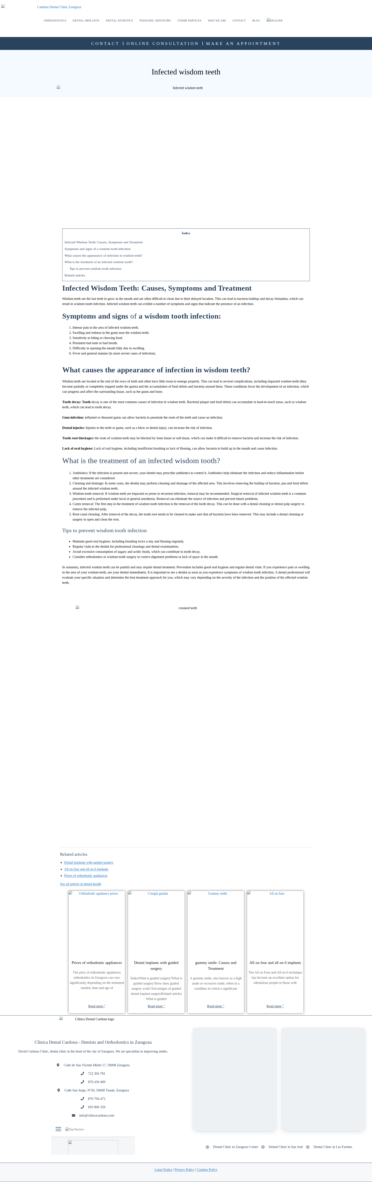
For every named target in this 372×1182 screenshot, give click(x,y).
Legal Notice (163, 1169)
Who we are (217, 20)
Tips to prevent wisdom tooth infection (95, 268)
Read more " (96, 1006)
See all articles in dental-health (80, 884)
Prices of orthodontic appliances (85, 875)
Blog (256, 20)
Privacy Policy (184, 1169)
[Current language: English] (275, 20)
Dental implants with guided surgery (88, 862)
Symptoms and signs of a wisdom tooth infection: (98, 249)
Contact (239, 20)
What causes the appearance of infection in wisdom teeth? (104, 255)
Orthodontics (55, 20)
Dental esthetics (119, 20)
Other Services (190, 20)
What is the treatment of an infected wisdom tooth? (99, 262)
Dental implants (86, 20)
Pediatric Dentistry (155, 20)
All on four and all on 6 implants (86, 869)
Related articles (75, 275)
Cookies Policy (207, 1169)
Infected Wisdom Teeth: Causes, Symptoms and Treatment (104, 242)
